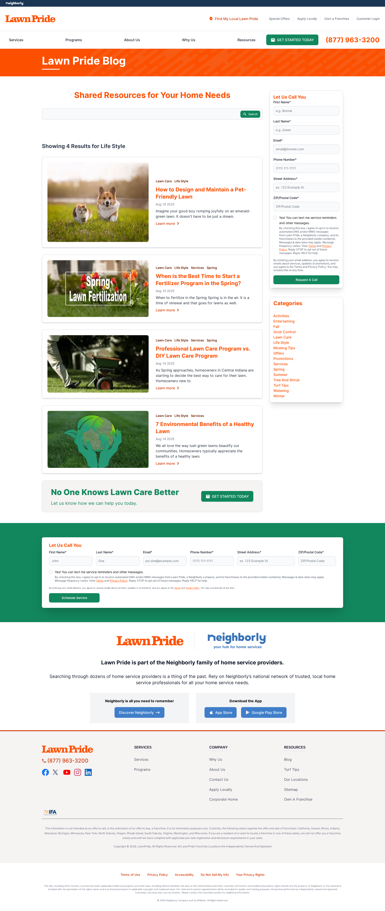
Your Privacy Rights (250, 875)
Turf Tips (281, 385)
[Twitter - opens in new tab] (56, 772)
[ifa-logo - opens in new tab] (50, 812)
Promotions (283, 358)
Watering (281, 390)
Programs (142, 769)
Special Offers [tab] (279, 18)
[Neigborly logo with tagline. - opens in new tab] (237, 640)
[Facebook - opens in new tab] (45, 772)
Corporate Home (223, 799)
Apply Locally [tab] (307, 18)
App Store (223, 712)
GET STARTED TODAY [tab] (295, 40)
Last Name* (282, 121)
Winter (279, 396)
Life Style (181, 181)
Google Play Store (267, 712)
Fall (276, 326)
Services (197, 268)
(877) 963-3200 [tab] (353, 40)
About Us (217, 769)
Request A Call (306, 280)
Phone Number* (285, 159)
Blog (288, 759)
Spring (212, 268)
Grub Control (284, 332)
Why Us (215, 759)
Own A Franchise (298, 799)
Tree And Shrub (286, 380)
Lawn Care (164, 181)
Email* (278, 140)
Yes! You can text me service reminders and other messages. (99, 572)
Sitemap (291, 789)
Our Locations (296, 779)
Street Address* (285, 179)
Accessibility (184, 875)
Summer (280, 374)
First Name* (282, 102)
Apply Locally (220, 789)
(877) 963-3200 (67, 760)
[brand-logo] (150, 640)
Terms (312, 246)
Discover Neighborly (136, 712)
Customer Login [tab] (368, 18)
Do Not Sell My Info (215, 875)
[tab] (233, 18)
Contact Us (218, 779)
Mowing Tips (284, 348)
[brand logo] (30, 18)
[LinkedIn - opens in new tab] (88, 772)
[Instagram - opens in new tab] (77, 772)
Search (253, 114)
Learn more (165, 223)
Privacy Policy (119, 580)
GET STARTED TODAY (230, 496)
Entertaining (284, 321)
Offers (278, 353)
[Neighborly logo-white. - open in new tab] (14, 3)
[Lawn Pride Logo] (80, 749)
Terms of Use (130, 875)
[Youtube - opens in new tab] (66, 772)
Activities (281, 316)
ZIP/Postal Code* (286, 198)
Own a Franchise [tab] (336, 18)
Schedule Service (74, 598)
